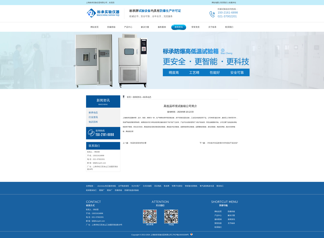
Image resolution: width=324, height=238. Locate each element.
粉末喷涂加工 (91, 190)
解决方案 (145, 27)
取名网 (166, 186)
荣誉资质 (195, 27)
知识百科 (93, 122)
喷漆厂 (102, 190)
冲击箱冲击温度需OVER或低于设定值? (222, 143)
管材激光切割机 (191, 186)
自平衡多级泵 (123, 186)
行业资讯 (93, 117)
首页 (129, 97)
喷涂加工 (220, 186)
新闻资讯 (179, 27)
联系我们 (223, 3)
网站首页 (94, 27)
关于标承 (212, 27)
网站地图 (215, 3)
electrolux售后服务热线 (106, 186)
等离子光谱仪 (177, 186)
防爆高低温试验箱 (132, 190)
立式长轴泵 (147, 186)
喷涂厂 (109, 190)
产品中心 (128, 27)
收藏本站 (232, 3)
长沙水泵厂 (135, 186)
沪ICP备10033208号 (180, 235)
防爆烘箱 (111, 27)
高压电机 (157, 186)
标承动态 (93, 112)
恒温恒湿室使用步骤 (138, 143)
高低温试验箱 (138, 127)
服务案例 (162, 27)
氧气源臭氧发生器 (207, 186)
